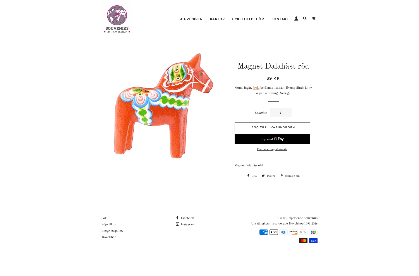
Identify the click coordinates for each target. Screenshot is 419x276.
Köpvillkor (108, 224)
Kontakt (279, 19)
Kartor (217, 19)
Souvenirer (191, 19)
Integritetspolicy (112, 231)
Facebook (187, 218)
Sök (103, 218)
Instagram (187, 224)
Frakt (256, 88)
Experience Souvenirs (303, 218)
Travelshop (108, 237)
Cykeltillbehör (248, 19)
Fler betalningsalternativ (272, 149)
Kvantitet (261, 113)
